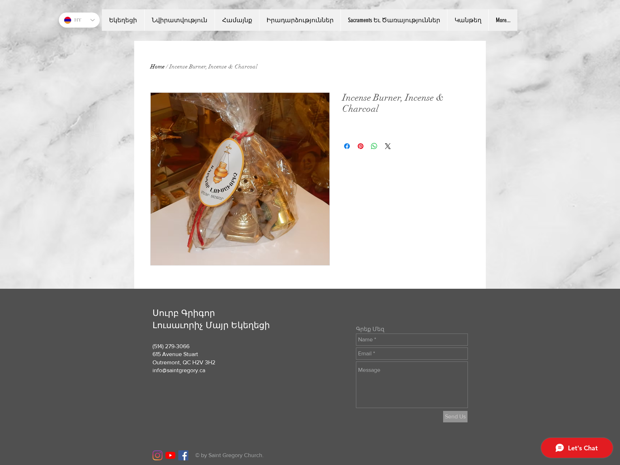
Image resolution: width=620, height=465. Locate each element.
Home (157, 66)
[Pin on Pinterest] (360, 146)
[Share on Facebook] (347, 146)
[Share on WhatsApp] (374, 146)
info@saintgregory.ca (178, 370)
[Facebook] (183, 455)
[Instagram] (157, 455)
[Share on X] (388, 146)
